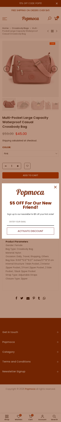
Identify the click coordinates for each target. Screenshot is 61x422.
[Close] (55, 187)
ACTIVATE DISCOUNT (30, 231)
